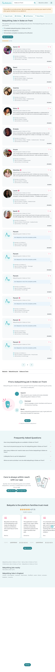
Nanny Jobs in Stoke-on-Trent (29, 562)
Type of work (8, 16)
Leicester (44, 575)
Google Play (22, 490)
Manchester (24, 575)
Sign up (27, 420)
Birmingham (11, 575)
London (5, 575)
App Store (12, 490)
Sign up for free (7, 37)
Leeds (35, 575)
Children (18, 16)
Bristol (39, 575)
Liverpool (17, 575)
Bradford (5, 577)
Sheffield (30, 575)
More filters (40, 16)
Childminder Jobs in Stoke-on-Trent (12, 564)
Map (28, 664)
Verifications (29, 16)
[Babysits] (6, 2)
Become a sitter (43, 2)
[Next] (32, 365)
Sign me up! (27, 548)
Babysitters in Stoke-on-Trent (30, 564)
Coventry (10, 577)
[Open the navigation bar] (51, 2)
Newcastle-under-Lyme (9, 569)
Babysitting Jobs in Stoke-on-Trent (12, 562)
